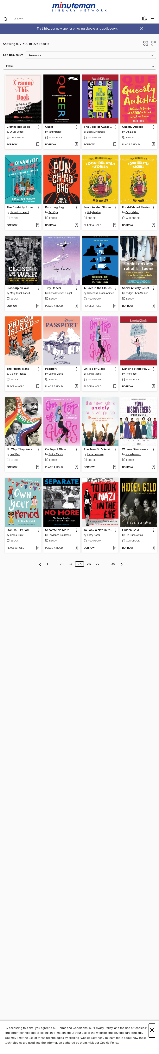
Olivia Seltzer (17, 131)
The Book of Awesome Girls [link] (98, 127)
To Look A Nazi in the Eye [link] (98, 530)
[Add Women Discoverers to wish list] (153, 467)
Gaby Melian (94, 212)
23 (62, 564)
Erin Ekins (130, 131)
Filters (10, 66)
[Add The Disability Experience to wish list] (37, 225)
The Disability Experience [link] (21, 207)
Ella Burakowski (134, 535)
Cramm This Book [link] (18, 127)
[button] (145, 44)
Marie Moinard (133, 454)
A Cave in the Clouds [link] (97, 288)
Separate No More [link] (57, 530)
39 (113, 564)
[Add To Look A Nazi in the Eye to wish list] (114, 548)
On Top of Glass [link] (94, 369)
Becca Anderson (96, 131)
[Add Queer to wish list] (76, 144)
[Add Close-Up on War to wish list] (37, 306)
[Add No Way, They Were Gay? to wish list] (37, 467)
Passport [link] (51, 369)
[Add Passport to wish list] (76, 386)
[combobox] (71, 19)
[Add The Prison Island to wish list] (37, 386)
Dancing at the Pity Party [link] (137, 369)
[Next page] (121, 564)
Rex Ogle (53, 212)
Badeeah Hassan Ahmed (100, 293)
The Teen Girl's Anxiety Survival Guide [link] (98, 449)
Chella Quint (16, 535)
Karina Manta (94, 373)
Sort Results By (13, 55)
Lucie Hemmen (95, 454)
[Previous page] (40, 564)
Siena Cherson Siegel (60, 293)
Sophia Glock (55, 373)
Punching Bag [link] (54, 207)
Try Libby (43, 29)
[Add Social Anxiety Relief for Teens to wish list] (153, 306)
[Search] (5, 19)
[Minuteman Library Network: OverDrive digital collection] (79, 7)
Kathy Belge (54, 131)
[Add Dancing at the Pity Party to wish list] (153, 386)
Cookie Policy (109, 1043)
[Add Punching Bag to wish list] (76, 225)
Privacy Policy (103, 1028)
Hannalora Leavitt (19, 212)
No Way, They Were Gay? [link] (21, 449)
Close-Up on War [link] (18, 288)
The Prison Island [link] (18, 369)
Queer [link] (49, 127)
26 (89, 564)
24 (70, 564)
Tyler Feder (131, 373)
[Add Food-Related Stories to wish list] (114, 225)
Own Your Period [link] (18, 530)
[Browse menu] (152, 18)
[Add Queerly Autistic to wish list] (153, 144)
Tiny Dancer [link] (53, 288)
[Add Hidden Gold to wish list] (153, 548)
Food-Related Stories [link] (97, 207)
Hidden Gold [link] (130, 530)
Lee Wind (15, 454)
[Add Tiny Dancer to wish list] (76, 306)
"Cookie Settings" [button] (91, 1038)
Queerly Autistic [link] (132, 127)
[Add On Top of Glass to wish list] (114, 386)
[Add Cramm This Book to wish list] (37, 144)
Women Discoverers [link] (135, 449)
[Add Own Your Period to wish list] (37, 548)
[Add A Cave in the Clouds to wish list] (114, 306)
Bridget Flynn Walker (136, 293)
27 (97, 564)
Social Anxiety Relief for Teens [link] (137, 288)
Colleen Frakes (18, 373)
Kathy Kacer (93, 535)
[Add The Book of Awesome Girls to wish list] (114, 144)
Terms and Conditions (72, 1028)
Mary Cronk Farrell (20, 293)
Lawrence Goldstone (59, 535)
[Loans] (144, 19)
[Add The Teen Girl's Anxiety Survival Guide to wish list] (114, 467)
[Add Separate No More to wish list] (76, 548)
